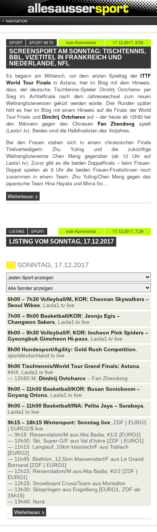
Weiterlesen (21, 196)
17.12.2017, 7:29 (127, 231)
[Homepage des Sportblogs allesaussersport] (78, 8)
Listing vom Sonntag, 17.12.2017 (61, 241)
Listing (16, 231)
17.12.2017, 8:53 (127, 42)
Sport (15, 42)
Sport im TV (41, 42)
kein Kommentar (81, 42)
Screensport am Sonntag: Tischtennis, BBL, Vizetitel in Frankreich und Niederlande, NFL (77, 57)
